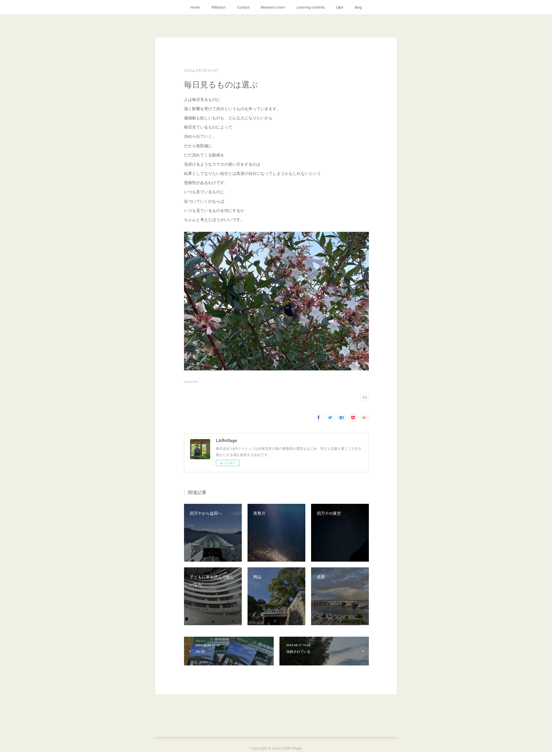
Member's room (273, 7)
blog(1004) (191, 382)
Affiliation (218, 7)
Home (195, 7)
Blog (358, 7)
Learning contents (310, 7)
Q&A (339, 7)
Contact (243, 7)
